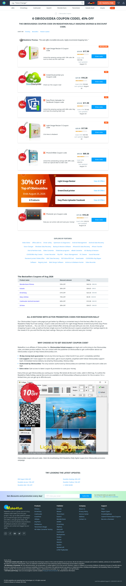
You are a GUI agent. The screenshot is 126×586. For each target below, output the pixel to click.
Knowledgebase (106, 514)
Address (81, 516)
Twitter (19, 533)
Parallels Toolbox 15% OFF (71, 482)
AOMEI (59, 522)
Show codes (99, 56)
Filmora (36, 509)
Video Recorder (91, 262)
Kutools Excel (90, 8)
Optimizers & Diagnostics (62, 243)
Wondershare (61, 8)
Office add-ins (36, 243)
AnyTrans (37, 522)
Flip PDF (60, 254)
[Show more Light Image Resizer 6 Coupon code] (29, 56)
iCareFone (37, 516)
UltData (36, 519)
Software (33, 262)
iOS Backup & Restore (91, 250)
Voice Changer (28, 246)
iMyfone (59, 527)
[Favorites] (118, 3)
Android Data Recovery (96, 243)
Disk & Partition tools (34, 250)
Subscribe (85, 496)
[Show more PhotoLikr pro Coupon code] (29, 219)
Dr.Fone (22, 305)
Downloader (80, 258)
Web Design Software (56, 262)
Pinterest (24, 533)
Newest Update (44, 31)
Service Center (84, 514)
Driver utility (47, 243)
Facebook (10, 533)
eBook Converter (76, 250)
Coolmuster (37, 8)
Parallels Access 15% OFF (26, 482)
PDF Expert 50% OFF (24, 479)
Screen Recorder (49, 254)
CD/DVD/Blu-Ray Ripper (93, 258)
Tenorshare (76, 8)
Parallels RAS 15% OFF (25, 485)
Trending (27, 31)
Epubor (59, 545)
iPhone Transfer (97, 246)
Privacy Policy (98, 497)
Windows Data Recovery (43, 246)
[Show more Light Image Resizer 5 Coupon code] (29, 132)
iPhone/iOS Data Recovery (81, 246)
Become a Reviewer (107, 519)
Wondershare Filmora (27, 284)
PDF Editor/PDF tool (67, 258)
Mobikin (59, 542)
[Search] (82, 3)
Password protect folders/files (34, 258)
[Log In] (123, 3)
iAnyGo (102, 8)
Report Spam (105, 511)
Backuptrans (61, 534)
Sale (112, 8)
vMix (12, 8)
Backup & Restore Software (62, 246)
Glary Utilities (24, 297)
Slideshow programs (62, 250)
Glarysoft (60, 529)
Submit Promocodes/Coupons (111, 516)
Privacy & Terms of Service (50, 571)
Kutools (22, 288)
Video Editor (26, 243)
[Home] (56, 14)
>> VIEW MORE (68, 485)
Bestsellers (35, 31)
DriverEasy (23, 8)
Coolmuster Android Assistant (29, 301)
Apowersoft (60, 547)
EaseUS (49, 8)
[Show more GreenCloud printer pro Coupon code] (29, 81)
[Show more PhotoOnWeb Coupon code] (29, 159)
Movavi (59, 511)
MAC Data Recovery (52, 258)
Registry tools (42, 262)
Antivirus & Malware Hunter (74, 262)
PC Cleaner (83, 254)
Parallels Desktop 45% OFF (71, 479)
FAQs (103, 509)
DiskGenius (38, 524)
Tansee (59, 540)
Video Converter (48, 250)
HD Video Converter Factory (43, 529)
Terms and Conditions (111, 497)
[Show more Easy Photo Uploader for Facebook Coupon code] (29, 107)
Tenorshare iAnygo (40, 527)
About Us (82, 509)
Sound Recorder (94, 254)
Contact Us (82, 519)
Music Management (71, 254)
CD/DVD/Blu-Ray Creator (35, 254)
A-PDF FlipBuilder (62, 550)
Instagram (5, 533)
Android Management (79, 243)
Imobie (59, 537)
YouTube (14, 533)
